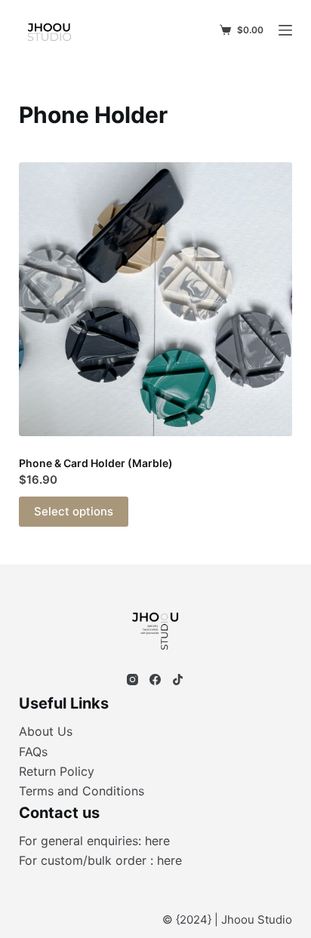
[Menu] (285, 30)
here (157, 840)
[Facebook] (155, 679)
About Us (45, 731)
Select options (73, 511)
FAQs (33, 751)
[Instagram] (132, 679)
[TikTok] (177, 679)
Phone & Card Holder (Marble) (96, 463)
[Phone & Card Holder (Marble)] (156, 299)
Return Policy (56, 771)
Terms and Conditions (81, 790)
